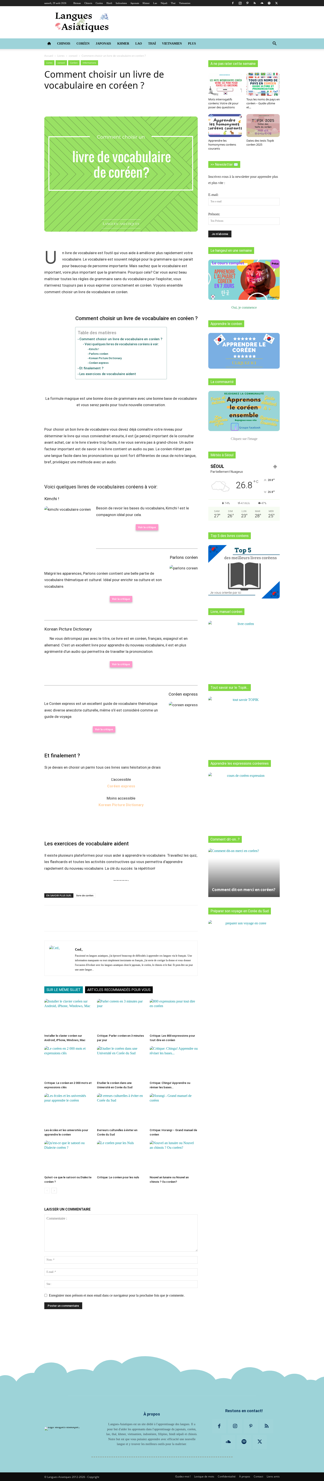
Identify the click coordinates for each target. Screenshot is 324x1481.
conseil (73, 56)
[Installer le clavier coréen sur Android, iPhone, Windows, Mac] (68, 1015)
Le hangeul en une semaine (231, 250)
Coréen (99, 3)
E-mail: (213, 195)
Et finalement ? (91, 368)
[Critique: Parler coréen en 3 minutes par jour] (121, 1015)
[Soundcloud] (262, 3)
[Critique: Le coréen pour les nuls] (121, 1157)
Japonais (134, 3)
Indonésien (121, 3)
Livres (61, 56)
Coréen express (99, 362)
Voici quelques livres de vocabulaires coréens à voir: (122, 344)
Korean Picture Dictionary (105, 358)
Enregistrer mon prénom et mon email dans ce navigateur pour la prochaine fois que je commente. (116, 1295)
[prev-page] (47, 1190)
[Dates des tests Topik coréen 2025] (263, 125)
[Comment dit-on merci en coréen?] (244, 870)
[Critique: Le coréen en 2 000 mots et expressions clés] (68, 1062)
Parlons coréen (98, 353)
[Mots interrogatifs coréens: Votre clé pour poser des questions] (225, 84)
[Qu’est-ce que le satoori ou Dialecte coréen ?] (68, 1157)
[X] (276, 3)
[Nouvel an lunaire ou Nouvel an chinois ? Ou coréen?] (174, 1157)
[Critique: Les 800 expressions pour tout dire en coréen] (174, 1015)
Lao (155, 3)
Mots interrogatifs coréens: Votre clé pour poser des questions (223, 103)
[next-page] (54, 1190)
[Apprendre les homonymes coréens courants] (225, 125)
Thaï (173, 3)
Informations (89, 62)
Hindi (109, 3)
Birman (77, 3)
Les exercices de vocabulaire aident (107, 374)
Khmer (146, 3)
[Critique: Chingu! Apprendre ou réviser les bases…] (174, 1062)
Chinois (88, 3)
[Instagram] (240, 3)
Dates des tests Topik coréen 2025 (260, 142)
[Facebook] (232, 3)
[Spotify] (269, 3)
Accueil (48, 56)
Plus (192, 43)
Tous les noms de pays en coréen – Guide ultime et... (263, 103)
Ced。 (80, 949)
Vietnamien (184, 3)
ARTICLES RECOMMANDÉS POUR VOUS (119, 990)
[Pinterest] (247, 3)
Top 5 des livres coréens (229, 536)
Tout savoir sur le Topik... (229, 687)
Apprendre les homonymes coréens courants (222, 144)
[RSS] (254, 3)
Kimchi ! (94, 349)
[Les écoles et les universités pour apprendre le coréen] (68, 1109)
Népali (164, 3)
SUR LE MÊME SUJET (64, 990)
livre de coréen (84, 895)
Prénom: (214, 214)
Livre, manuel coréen (226, 612)
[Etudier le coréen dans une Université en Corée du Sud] (121, 1062)
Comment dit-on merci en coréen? (243, 889)
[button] (274, 43)
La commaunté (222, 382)
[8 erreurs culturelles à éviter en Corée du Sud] (121, 1109)
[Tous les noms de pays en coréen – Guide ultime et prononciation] (263, 84)
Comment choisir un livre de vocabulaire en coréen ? (120, 339)
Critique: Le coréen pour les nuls (118, 1177)
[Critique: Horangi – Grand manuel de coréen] (174, 1109)
